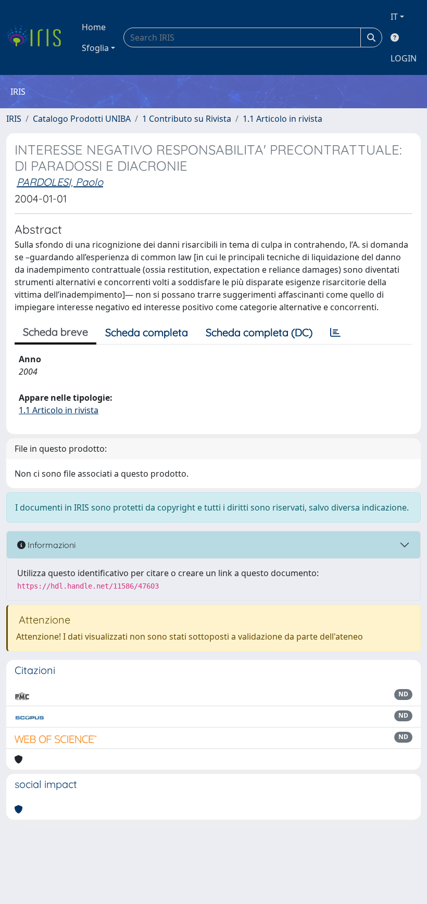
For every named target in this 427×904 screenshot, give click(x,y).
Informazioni (51, 545)
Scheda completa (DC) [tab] (259, 332)
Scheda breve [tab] (55, 331)
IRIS (13, 118)
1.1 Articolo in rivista (282, 118)
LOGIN (404, 58)
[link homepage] (37, 37)
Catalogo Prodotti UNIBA (82, 118)
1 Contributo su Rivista (186, 118)
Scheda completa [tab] (146, 332)
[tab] (335, 332)
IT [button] (394, 16)
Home (94, 27)
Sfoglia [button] (95, 48)
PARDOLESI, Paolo (60, 181)
